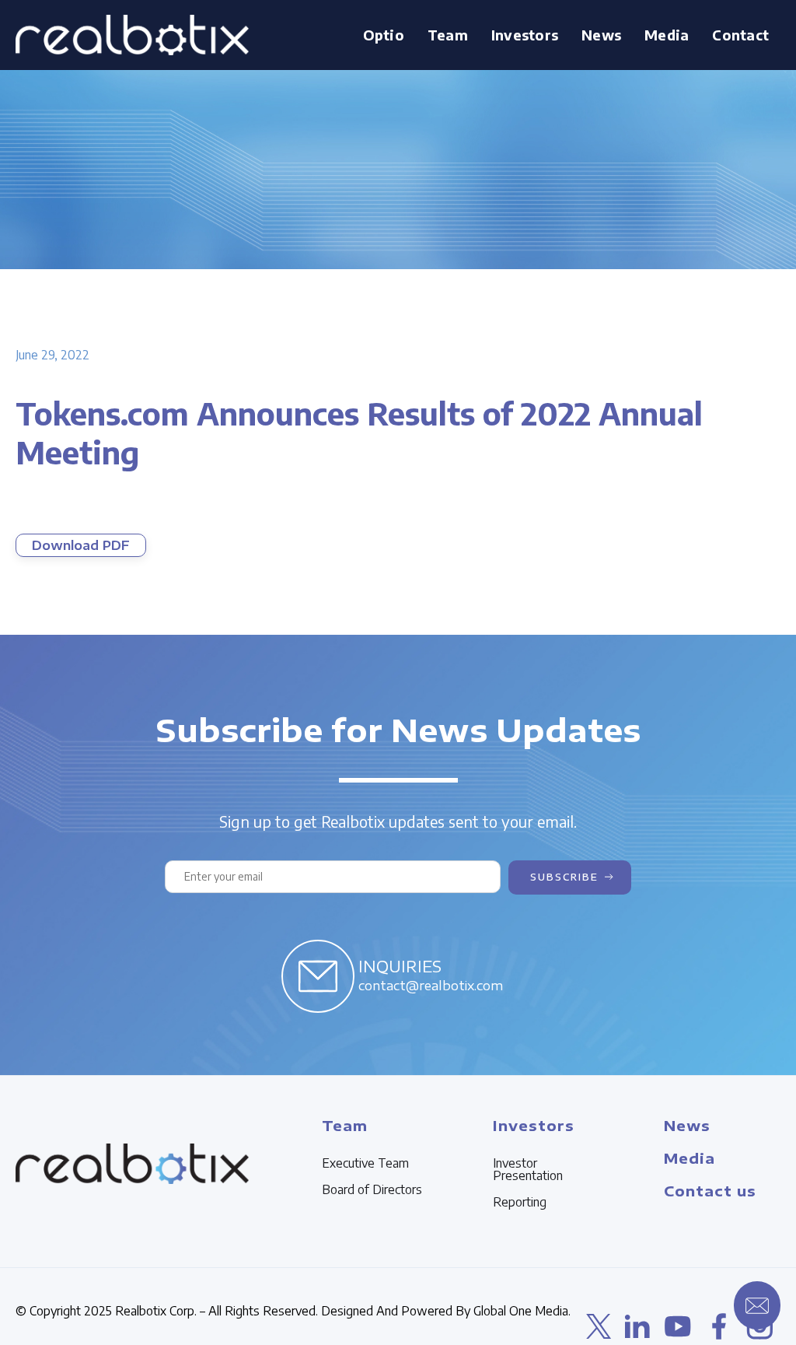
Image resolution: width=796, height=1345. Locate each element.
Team (345, 1125)
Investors (533, 1125)
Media (689, 1158)
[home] (132, 35)
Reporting (519, 1202)
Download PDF (81, 545)
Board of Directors (372, 1189)
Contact (740, 35)
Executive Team (365, 1163)
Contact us (710, 1191)
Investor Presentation (528, 1169)
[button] (448, 35)
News (601, 35)
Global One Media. (522, 1311)
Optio (383, 35)
